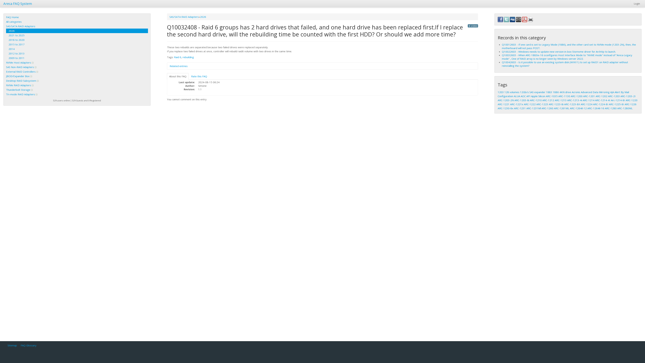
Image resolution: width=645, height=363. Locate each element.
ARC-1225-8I (616, 104)
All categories (14, 21)
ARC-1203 (614, 96)
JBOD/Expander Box (18, 76)
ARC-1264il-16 (595, 108)
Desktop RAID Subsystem (21, 80)
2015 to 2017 (17, 44)
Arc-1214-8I (618, 100)
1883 (549, 92)
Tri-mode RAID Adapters (21, 94)
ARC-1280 (611, 108)
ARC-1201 (589, 96)
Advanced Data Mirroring (595, 92)
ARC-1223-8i (556, 104)
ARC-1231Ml (533, 108)
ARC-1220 (631, 100)
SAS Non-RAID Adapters (20, 67)
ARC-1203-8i (521, 100)
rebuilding (188, 57)
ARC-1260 (547, 108)
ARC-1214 (588, 100)
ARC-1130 (564, 96)
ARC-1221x (516, 104)
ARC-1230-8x (505, 108)
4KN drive (565, 92)
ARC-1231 (520, 108)
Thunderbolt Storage (18, 89)
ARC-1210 (536, 100)
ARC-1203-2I (628, 96)
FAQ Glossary (28, 345)
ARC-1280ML (625, 108)
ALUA (517, 96)
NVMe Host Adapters (19, 62)
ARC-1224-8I (600, 104)
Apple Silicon (538, 96)
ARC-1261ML (561, 108)
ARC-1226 (630, 104)
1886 (556, 92)
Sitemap (12, 345)
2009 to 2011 (17, 58)
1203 (501, 92)
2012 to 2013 (17, 53)
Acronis (576, 92)
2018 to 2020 (17, 40)
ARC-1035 (552, 96)
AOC (523, 96)
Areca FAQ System (17, 3)
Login (637, 3)
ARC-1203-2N (506, 100)
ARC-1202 (601, 96)
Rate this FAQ (199, 76)
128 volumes (511, 92)
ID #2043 (472, 26)
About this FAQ (177, 76)
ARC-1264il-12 (578, 108)
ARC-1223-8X (572, 104)
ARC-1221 (503, 104)
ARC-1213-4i (574, 100)
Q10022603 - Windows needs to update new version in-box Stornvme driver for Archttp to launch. (559, 51)
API (528, 96)
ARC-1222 (530, 104)
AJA (612, 92)
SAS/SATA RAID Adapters (20, 26)
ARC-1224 (586, 104)
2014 (12, 49)
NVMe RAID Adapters (19, 85)
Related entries (179, 66)
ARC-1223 (542, 104)
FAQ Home (12, 17)
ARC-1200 (577, 96)
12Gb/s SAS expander (532, 92)
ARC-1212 (548, 100)
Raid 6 (177, 57)
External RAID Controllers (21, 71)
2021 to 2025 (17, 35)
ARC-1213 (561, 100)
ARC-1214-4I (602, 100)
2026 (12, 30)
